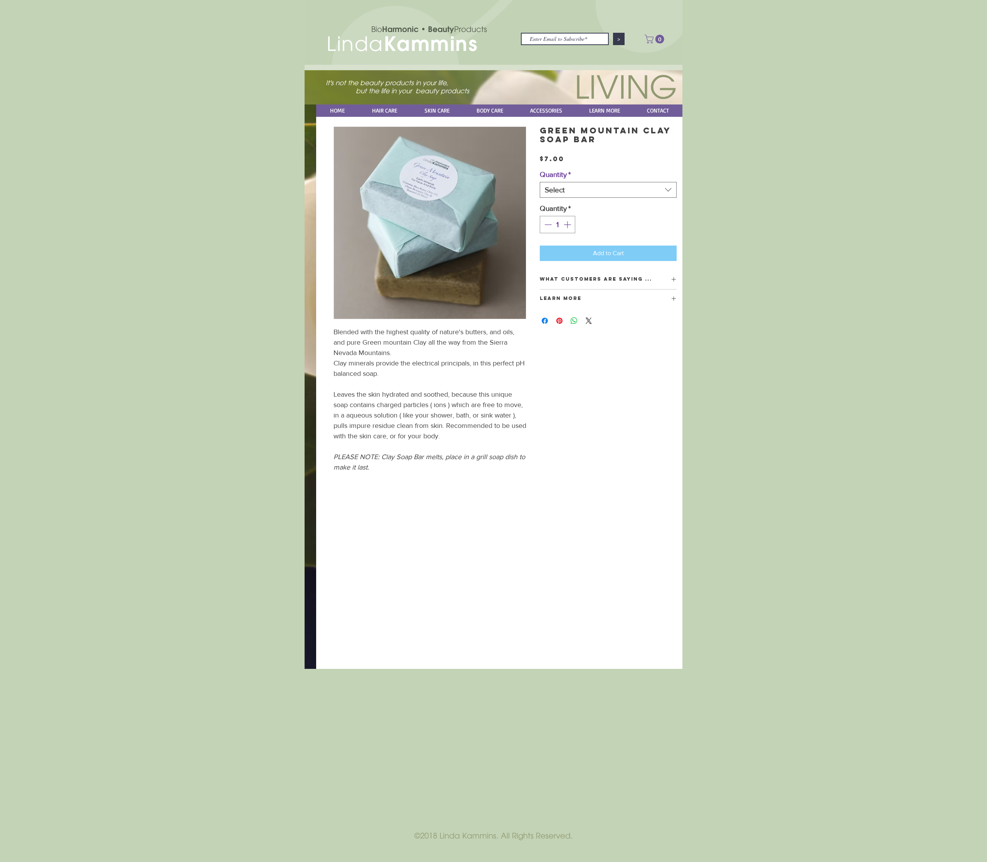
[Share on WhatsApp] (574, 320)
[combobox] (608, 190)
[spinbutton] (558, 224)
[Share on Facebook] (544, 320)
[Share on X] (588, 320)
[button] (655, 39)
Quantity (555, 174)
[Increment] (568, 224)
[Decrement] (547, 224)
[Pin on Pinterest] (559, 320)
